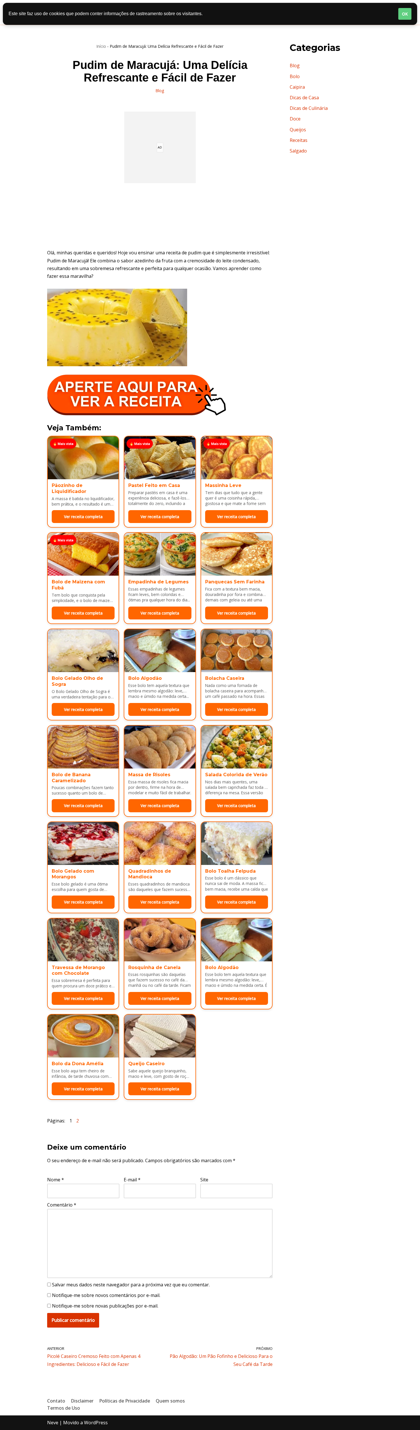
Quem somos (170, 1401)
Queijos (298, 129)
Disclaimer (82, 1401)
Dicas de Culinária (309, 108)
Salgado (298, 151)
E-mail (132, 1180)
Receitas (298, 140)
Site (204, 1180)
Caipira (297, 87)
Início (101, 46)
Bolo (295, 76)
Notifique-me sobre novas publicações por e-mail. (105, 1306)
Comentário (61, 1205)
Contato (56, 1401)
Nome (55, 1180)
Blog (159, 90)
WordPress (96, 1422)
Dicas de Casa (304, 97)
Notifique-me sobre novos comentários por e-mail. (106, 1295)
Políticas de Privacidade (124, 1401)
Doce (295, 119)
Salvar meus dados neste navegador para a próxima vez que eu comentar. (131, 1285)
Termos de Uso (63, 1408)
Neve (52, 1422)
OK (405, 14)
